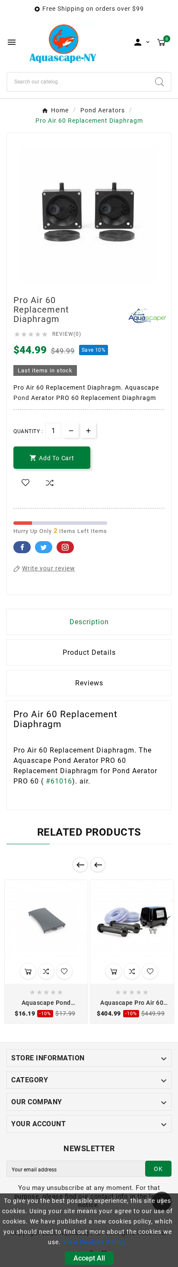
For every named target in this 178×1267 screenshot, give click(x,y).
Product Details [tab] (89, 652)
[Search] (159, 82)
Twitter (43, 547)
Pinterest (65, 547)
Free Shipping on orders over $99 (93, 8)
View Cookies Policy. (95, 1242)
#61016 (59, 781)
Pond (21, 397)
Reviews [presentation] (89, 683)
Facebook (22, 547)
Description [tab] (89, 622)
